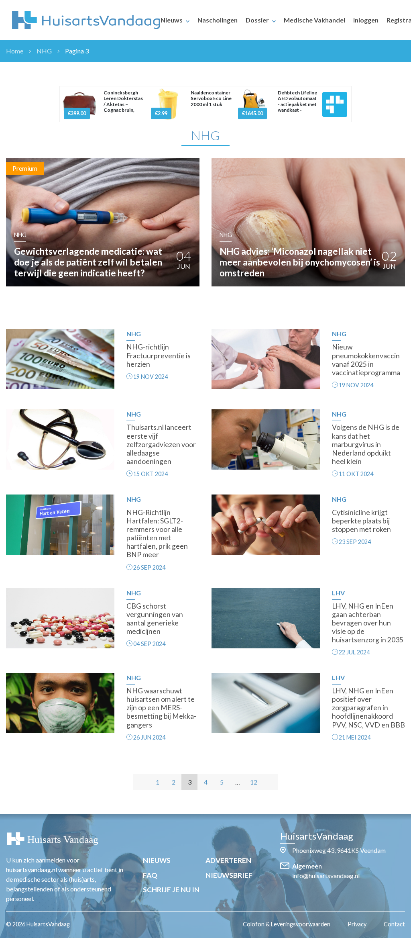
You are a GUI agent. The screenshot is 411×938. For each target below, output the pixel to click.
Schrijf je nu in (171, 889)
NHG (44, 51)
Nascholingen (217, 20)
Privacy (357, 924)
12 (253, 782)
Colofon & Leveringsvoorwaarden (286, 924)
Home (14, 51)
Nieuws (172, 20)
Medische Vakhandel (314, 20)
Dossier (257, 20)
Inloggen (365, 20)
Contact (394, 924)
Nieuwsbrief (229, 875)
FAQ (150, 875)
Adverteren (228, 860)
